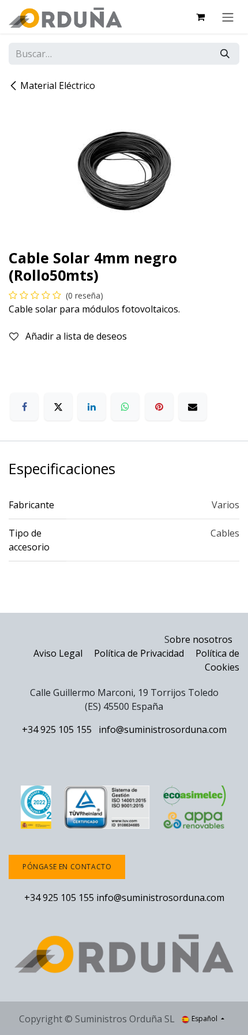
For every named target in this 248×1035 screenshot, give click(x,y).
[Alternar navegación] (227, 17)
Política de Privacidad (140, 653)
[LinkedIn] (92, 406)
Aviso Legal (57, 653)
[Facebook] (24, 406)
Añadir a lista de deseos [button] (75, 336)
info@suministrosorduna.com (163, 729)
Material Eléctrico (57, 85)
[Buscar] (225, 54)
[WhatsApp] (125, 406)
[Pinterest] (159, 406)
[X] (58, 406)
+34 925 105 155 (57, 729)
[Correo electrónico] (192, 406)
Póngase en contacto (66, 867)
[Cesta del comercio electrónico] (200, 16)
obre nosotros (201, 639)
